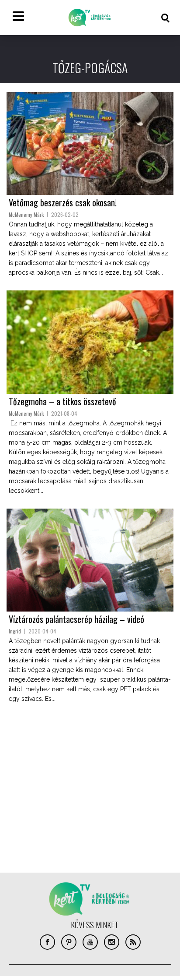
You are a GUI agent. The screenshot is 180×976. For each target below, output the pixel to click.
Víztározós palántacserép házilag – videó (76, 619)
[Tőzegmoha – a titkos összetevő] (90, 341)
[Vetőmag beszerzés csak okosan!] (90, 143)
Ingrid (15, 631)
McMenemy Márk (26, 214)
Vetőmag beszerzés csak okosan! (63, 202)
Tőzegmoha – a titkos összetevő (62, 401)
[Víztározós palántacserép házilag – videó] (90, 560)
